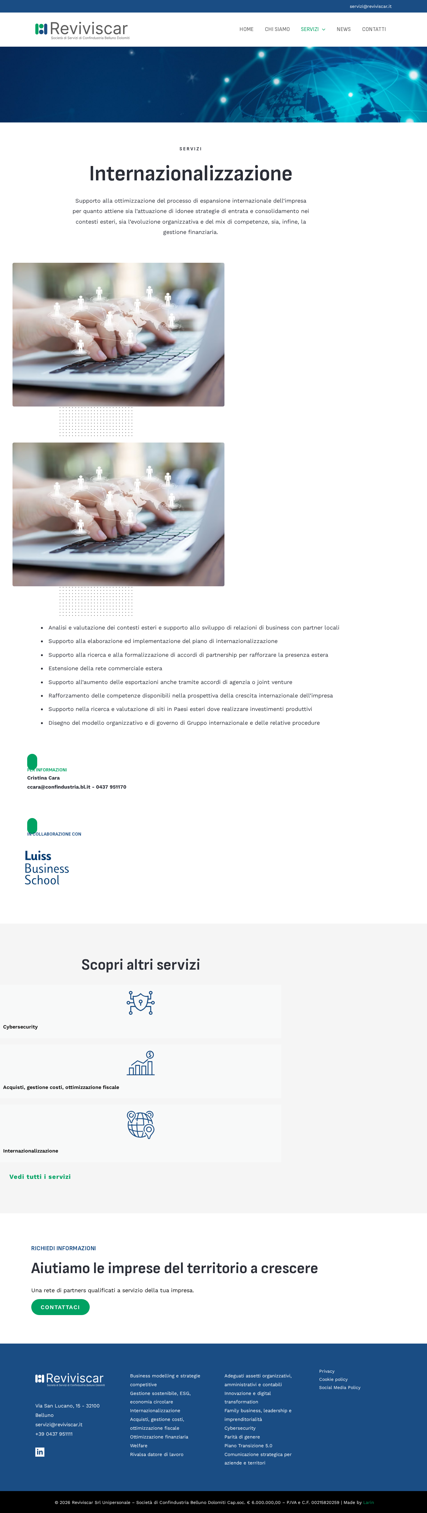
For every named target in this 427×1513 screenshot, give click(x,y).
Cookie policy (333, 1379)
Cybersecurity (240, 1428)
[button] (322, 29)
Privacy (326, 1371)
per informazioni (47, 770)
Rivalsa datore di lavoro (156, 1454)
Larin (368, 1502)
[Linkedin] (39, 1452)
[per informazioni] (32, 762)
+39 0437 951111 (54, 1434)
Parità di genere (242, 1437)
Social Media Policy (339, 1387)
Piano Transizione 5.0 (248, 1445)
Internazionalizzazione (155, 1410)
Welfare (139, 1445)
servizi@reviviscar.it (371, 6)
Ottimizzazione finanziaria (159, 1437)
